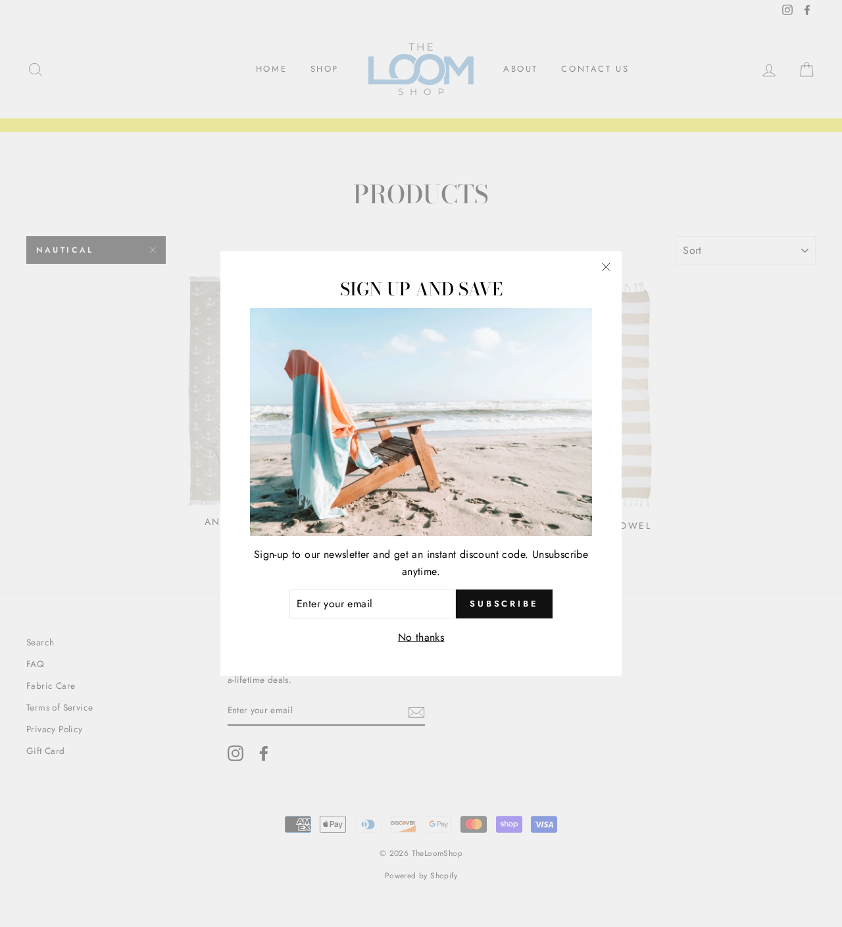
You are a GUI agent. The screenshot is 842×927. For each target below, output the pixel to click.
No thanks (421, 637)
